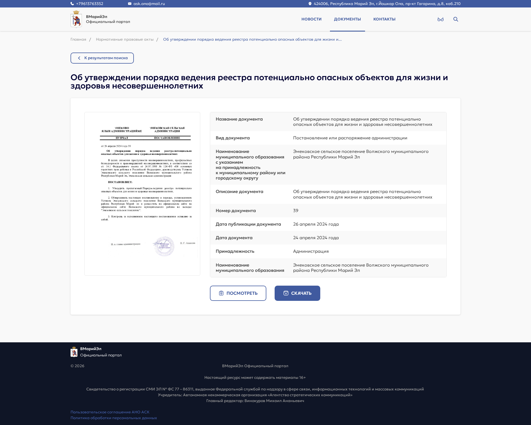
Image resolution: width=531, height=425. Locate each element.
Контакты (384, 19)
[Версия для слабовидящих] (440, 19)
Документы (347, 19)
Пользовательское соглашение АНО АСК (110, 412)
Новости (311, 19)
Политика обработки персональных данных (114, 417)
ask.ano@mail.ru (149, 3)
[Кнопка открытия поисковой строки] (455, 19)
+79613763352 (89, 3)
